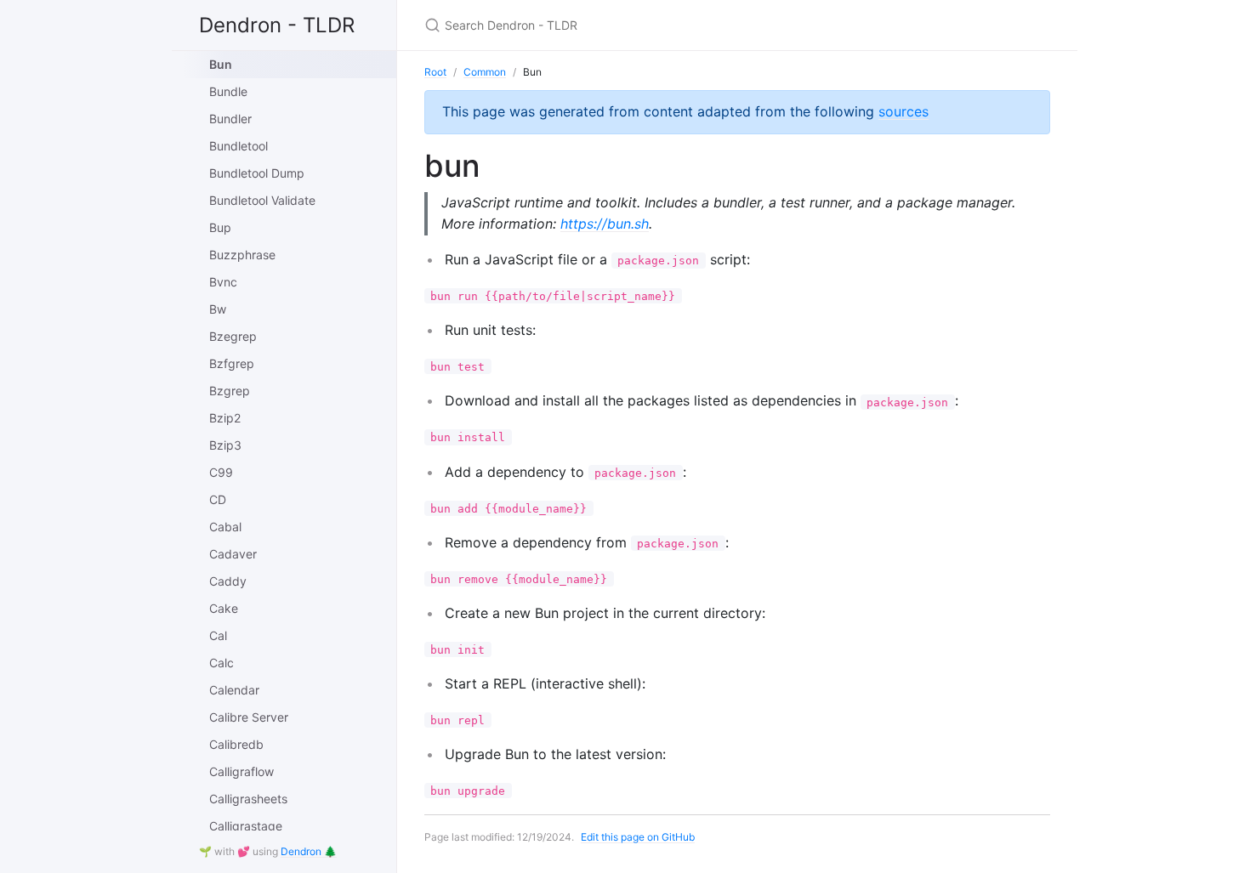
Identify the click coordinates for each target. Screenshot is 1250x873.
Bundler (230, 118)
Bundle (228, 91)
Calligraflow (241, 771)
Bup (220, 227)
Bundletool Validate (262, 200)
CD (217, 499)
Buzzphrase (242, 254)
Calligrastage (245, 826)
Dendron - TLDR (277, 25)
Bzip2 (225, 418)
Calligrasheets (248, 798)
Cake (223, 608)
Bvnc (223, 282)
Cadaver (233, 554)
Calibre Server (248, 717)
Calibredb (236, 744)
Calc (221, 662)
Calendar (234, 690)
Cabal (225, 526)
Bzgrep (229, 390)
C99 (221, 472)
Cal (218, 635)
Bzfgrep (231, 363)
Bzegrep (233, 336)
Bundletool (238, 146)
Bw (217, 309)
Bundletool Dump (256, 173)
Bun (220, 64)
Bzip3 (225, 445)
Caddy (228, 581)
